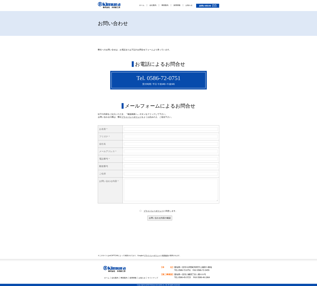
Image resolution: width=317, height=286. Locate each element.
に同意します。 (160, 211)
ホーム (141, 5)
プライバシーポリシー (131, 117)
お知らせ (188, 5)
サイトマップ (153, 278)
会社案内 (152, 5)
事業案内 (164, 5)
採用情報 (176, 5)
